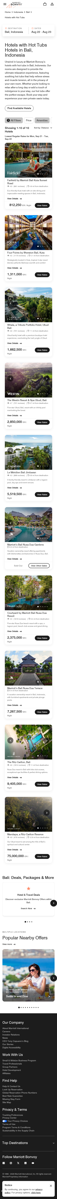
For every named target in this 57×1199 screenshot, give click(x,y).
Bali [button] (28, 12)
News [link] (5, 1038)
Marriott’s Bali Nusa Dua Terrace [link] (25, 688)
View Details (12, 198)
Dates (38, 28)
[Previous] (10, 158)
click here (36, 1192)
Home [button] (8, 12)
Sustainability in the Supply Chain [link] (18, 1130)
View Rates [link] (42, 205)
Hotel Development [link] (11, 1070)
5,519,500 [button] (14, 494)
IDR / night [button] (26, 205)
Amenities (42, 120)
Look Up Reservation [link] (12, 1089)
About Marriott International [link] (15, 1028)
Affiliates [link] (6, 1073)
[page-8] (33, 1007)
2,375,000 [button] (14, 637)
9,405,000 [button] (14, 784)
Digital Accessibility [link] (11, 1047)
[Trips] (44, 4)
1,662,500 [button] (14, 349)
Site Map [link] (6, 1102)
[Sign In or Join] (52, 4)
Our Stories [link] (7, 1044)
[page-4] (31, 921)
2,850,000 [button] (14, 422)
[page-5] (27, 1007)
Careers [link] (6, 1031)
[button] (15, 30)
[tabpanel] (28, 30)
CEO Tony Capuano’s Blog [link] (15, 1041)
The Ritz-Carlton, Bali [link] (18, 762)
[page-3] (29, 921)
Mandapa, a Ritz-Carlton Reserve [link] (25, 834)
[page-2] (27, 921)
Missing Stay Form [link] (11, 1099)
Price (28, 120)
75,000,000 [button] (15, 856)
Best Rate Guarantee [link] (12, 1096)
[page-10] (38, 1007)
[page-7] (31, 1007)
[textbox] (15, 31)
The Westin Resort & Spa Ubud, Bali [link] (27, 400)
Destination (15, 28)
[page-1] (25, 921)
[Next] (47, 158)
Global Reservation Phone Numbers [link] (19, 1092)
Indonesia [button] (18, 12)
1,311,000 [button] (14, 274)
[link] (16, 186)
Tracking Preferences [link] (12, 1115)
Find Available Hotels (19, 108)
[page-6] (29, 1007)
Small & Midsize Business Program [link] (19, 1060)
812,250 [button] (15, 205)
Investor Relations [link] (11, 1034)
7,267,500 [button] (14, 711)
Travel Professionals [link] (12, 1063)
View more (7, 944)
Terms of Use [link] (8, 1124)
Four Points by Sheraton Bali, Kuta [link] (26, 252)
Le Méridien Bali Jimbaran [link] (21, 472)
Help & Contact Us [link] (11, 1086)
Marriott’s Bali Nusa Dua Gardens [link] (25, 544)
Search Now (26, 908)
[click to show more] (53, 903)
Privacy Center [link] (9, 1118)
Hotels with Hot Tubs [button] (15, 17)
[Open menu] (5, 4)
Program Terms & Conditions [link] (16, 1127)
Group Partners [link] (9, 1067)
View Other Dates (39, 565)
